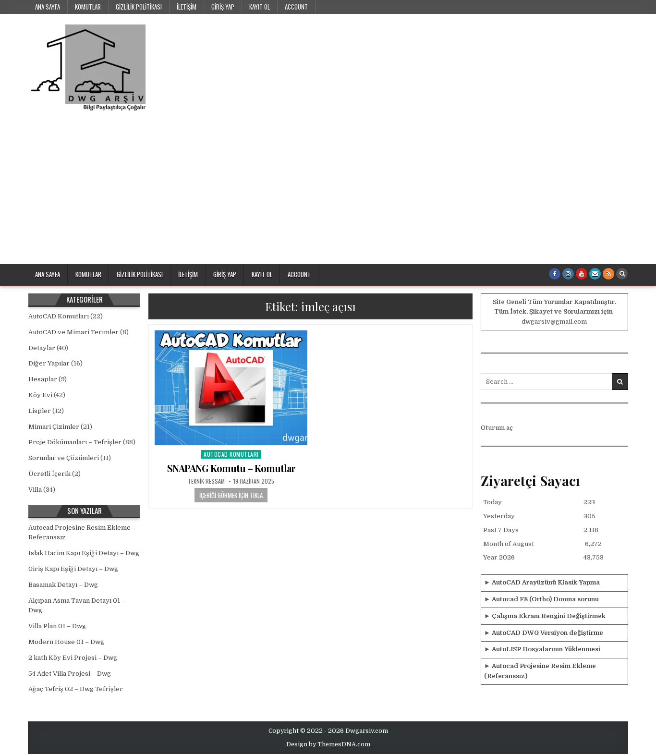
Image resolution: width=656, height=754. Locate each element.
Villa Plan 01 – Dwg (57, 626)
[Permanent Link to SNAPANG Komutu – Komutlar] (231, 387)
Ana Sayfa (47, 7)
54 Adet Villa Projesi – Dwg (69, 673)
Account (296, 7)
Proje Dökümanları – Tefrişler (74, 442)
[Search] (622, 274)
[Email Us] (595, 274)
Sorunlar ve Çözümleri (63, 458)
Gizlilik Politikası (139, 7)
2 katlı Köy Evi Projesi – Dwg (72, 657)
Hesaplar (42, 379)
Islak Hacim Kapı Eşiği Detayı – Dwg (83, 553)
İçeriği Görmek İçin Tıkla (231, 495)
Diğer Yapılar (49, 363)
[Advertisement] (328, 192)
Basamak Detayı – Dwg (63, 584)
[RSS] (608, 274)
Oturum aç (497, 427)
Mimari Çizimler (53, 426)
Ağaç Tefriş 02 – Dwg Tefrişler (75, 689)
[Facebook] (554, 274)
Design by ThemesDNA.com (328, 744)
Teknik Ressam (206, 481)
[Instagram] (568, 274)
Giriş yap (222, 7)
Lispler (39, 410)
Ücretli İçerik (49, 473)
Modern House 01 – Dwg (66, 641)
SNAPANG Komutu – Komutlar (231, 468)
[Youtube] (581, 274)
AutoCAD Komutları (231, 454)
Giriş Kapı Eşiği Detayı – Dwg (73, 568)
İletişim (186, 7)
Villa (35, 489)
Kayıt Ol (259, 7)
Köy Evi (40, 395)
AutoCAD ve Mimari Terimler (73, 332)
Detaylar (41, 348)
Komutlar (88, 7)
